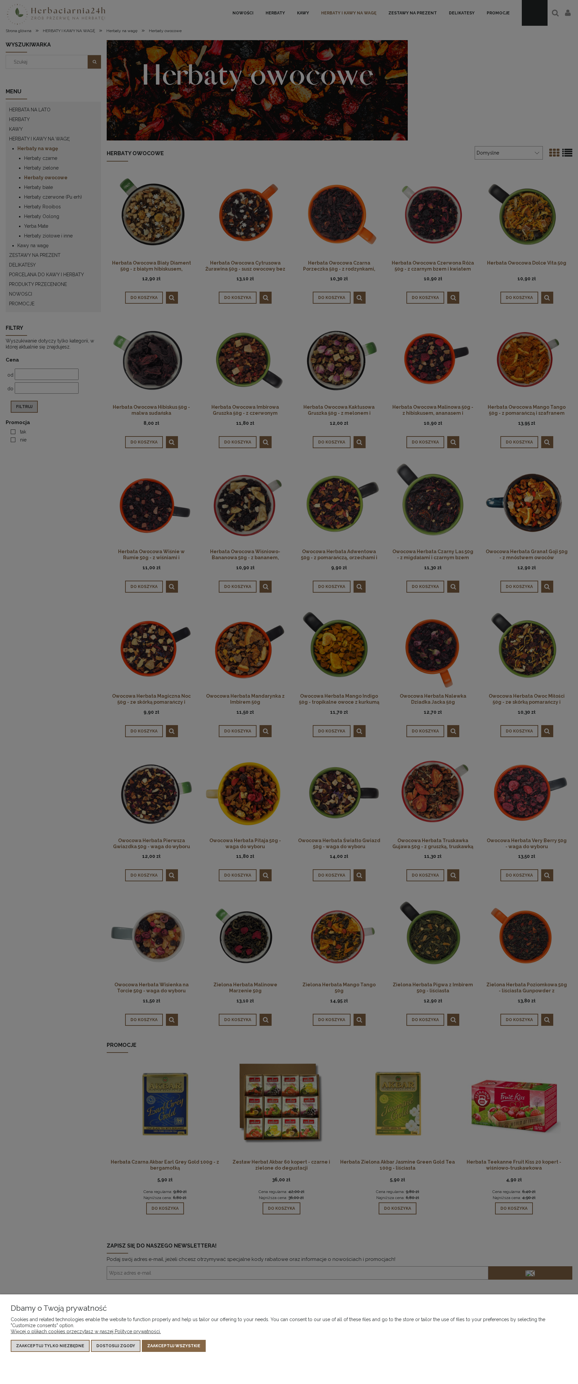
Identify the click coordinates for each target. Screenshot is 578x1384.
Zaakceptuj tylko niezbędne (50, 1346)
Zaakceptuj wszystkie (173, 1346)
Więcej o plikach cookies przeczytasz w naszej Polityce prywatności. (86, 1331)
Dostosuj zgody (115, 1346)
